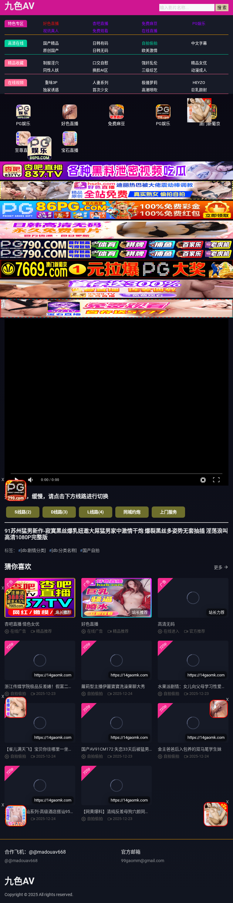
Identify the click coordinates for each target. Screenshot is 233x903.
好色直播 (89, 624)
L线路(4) (95, 512)
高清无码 (166, 624)
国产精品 (51, 43)
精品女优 (199, 63)
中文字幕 (199, 43)
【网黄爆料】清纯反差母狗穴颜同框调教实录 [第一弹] (131, 811)
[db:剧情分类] (33, 550)
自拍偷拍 (149, 43)
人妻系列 (100, 82)
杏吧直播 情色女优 (22, 624)
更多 (218, 567)
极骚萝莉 (149, 82)
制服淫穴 (51, 63)
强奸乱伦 (149, 63)
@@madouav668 (21, 860)
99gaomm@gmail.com (142, 860)
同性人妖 (51, 70)
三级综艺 (149, 70)
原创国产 (51, 50)
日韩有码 (100, 43)
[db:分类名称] (64, 550)
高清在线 (16, 43)
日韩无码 (100, 50)
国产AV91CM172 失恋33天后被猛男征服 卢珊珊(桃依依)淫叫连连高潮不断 (151, 749)
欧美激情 (149, 50)
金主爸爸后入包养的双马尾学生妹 (189, 749)
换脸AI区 (100, 70)
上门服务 (168, 512)
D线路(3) (59, 512)
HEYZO (199, 82)
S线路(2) (23, 512)
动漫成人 (199, 70)
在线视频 (16, 82)
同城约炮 (131, 512)
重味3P (51, 82)
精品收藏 (16, 63)
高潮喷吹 (149, 90)
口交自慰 (100, 63)
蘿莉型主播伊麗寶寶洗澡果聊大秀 (113, 686)
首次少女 (100, 90)
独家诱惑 (51, 90)
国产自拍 (91, 550)
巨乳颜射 (199, 90)
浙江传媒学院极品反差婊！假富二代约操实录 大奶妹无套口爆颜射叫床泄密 (75, 686)
